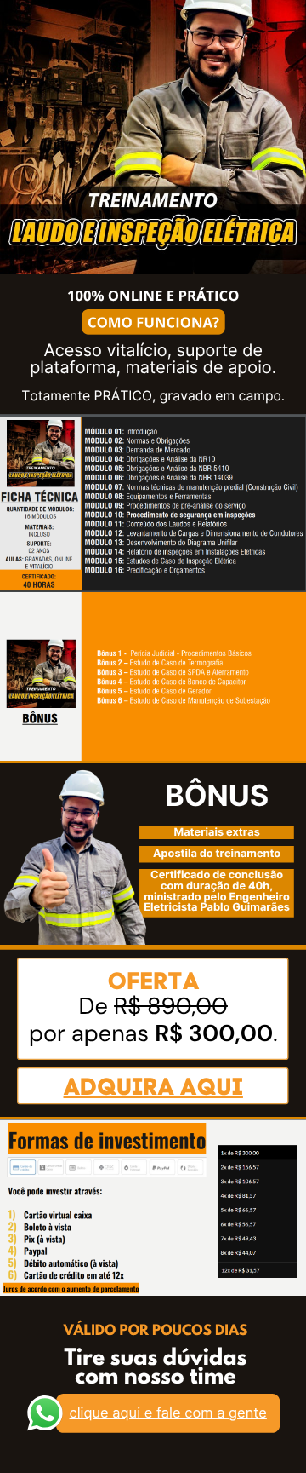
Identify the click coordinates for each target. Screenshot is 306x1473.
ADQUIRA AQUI (153, 1086)
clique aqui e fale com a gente (168, 1412)
